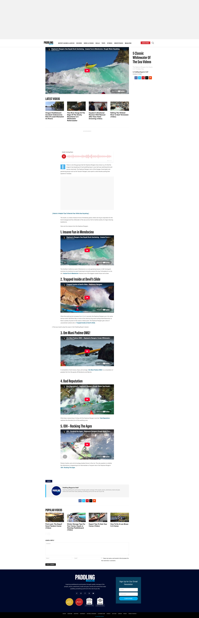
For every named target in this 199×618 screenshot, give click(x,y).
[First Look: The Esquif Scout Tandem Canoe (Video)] (54, 517)
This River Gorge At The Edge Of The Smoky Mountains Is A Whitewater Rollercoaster (76, 117)
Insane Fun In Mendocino (71, 273)
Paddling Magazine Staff (141, 72)
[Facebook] (136, 77)
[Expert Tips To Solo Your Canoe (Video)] (98, 517)
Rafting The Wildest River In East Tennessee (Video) (119, 115)
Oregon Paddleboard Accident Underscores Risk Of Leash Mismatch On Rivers (54, 116)
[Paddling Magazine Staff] (56, 490)
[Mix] (150, 77)
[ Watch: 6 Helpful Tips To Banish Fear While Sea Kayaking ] (70, 213)
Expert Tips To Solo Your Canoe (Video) (98, 525)
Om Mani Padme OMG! (95, 370)
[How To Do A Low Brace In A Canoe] (119, 517)
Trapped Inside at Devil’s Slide (85, 323)
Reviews (79, 43)
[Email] (146, 77)
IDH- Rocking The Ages (68, 467)
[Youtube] (93, 593)
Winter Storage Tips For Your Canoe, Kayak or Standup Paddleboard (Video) (76, 527)
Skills (98, 43)
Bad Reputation (105, 418)
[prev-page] (46, 534)
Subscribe (145, 43)
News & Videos (89, 43)
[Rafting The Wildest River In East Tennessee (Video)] (119, 106)
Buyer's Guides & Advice (66, 43)
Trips (103, 43)
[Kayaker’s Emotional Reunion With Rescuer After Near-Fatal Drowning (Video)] (98, 106)
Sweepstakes (118, 43)
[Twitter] (139, 77)
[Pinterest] (143, 77)
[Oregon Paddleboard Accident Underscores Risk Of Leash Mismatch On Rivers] (54, 106)
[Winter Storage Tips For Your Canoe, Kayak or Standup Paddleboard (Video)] (76, 517)
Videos (49, 481)
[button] (153, 43)
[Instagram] (80, 593)
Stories (109, 43)
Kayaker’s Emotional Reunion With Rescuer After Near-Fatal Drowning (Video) (97, 116)
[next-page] (49, 534)
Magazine (128, 43)
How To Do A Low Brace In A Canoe (119, 525)
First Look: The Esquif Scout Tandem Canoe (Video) (53, 526)
